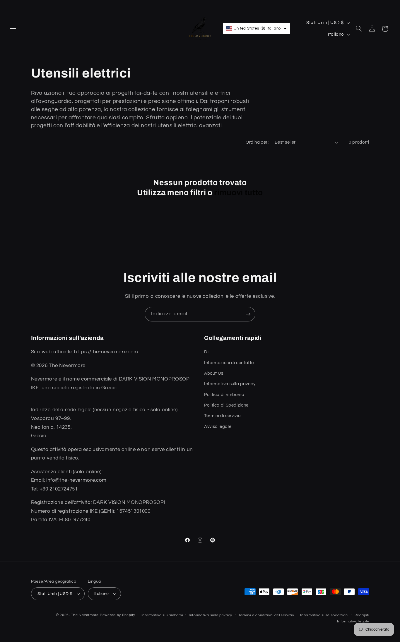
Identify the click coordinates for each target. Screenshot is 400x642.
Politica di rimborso (224, 395)
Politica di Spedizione (226, 405)
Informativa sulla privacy (230, 384)
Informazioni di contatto (229, 363)
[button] (13, 28)
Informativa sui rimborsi (162, 615)
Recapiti (362, 615)
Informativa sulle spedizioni (324, 615)
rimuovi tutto (238, 192)
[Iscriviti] (248, 314)
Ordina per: (257, 142)
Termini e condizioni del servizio (266, 615)
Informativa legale (353, 621)
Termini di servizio (222, 416)
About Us (213, 373)
